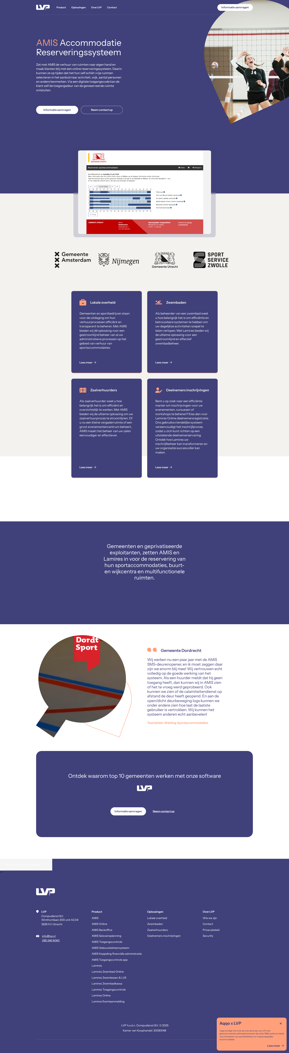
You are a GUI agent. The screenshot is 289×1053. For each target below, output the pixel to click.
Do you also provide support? (26, 864)
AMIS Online (99, 924)
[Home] (43, 7)
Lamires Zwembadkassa (107, 983)
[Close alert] (281, 1023)
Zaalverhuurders (157, 930)
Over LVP (96, 7)
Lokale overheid (157, 918)
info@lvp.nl (49, 936)
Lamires (97, 965)
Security (208, 936)
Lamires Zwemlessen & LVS (109, 977)
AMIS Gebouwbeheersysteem (110, 948)
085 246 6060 (51, 940)
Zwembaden (155, 924)
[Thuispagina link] (45, 892)
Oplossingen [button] (78, 7)
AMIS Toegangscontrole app (110, 959)
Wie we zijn (210, 918)
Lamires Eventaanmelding (108, 1001)
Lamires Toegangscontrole (109, 989)
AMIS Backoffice (102, 930)
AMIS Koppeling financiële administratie (117, 953)
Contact (112, 7)
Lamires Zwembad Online (108, 971)
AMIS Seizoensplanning (106, 936)
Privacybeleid (211, 930)
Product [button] (61, 7)
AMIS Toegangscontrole (107, 942)
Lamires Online (101, 995)
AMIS (95, 918)
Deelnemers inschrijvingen (164, 936)
